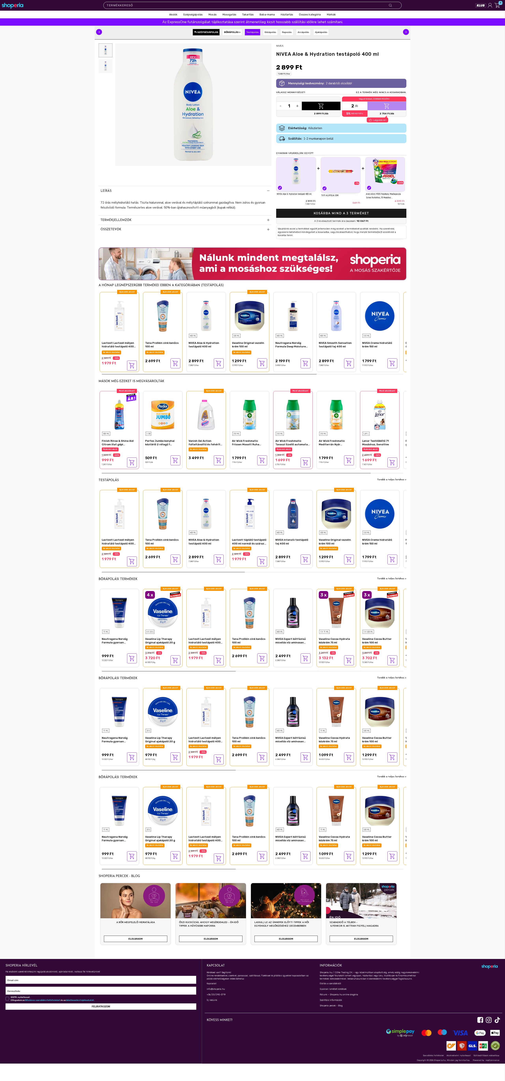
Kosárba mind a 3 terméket (341, 213)
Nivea (279, 45)
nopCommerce (492, 1060)
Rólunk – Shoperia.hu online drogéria (339, 994)
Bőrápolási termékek (118, 579)
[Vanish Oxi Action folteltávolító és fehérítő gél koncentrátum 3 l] (206, 414)
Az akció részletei (155, 352)
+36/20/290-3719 (216, 994)
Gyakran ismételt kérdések (333, 989)
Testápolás (252, 32)
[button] (99, 32)
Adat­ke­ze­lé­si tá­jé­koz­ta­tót (80, 1000)
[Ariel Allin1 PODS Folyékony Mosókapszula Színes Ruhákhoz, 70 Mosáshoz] (385, 171)
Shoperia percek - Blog (331, 1005)
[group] (135, 915)
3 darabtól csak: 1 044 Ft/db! (334, 647)
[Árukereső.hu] (494, 1045)
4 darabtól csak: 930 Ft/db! (160, 647)
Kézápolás (270, 32)
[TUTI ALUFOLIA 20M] (341, 171)
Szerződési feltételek (433, 1055)
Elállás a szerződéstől (330, 983)
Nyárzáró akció (110, 352)
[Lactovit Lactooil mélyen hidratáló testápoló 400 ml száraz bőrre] (119, 315)
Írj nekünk (212, 1000)
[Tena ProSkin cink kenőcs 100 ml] (162, 315)
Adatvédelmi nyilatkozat (459, 1055)
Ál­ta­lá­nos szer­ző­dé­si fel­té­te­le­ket (42, 1000)
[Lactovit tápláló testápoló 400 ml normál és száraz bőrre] (249, 513)
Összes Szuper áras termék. (116, 449)
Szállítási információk (331, 1000)
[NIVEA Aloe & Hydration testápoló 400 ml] (296, 171)
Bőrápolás (231, 32)
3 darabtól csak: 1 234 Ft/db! (377, 647)
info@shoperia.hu (216, 989)
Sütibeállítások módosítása (486, 1055)
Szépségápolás (207, 32)
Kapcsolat (211, 983)
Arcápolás (303, 32)
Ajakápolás (321, 32)
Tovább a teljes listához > (391, 479)
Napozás (287, 32)
